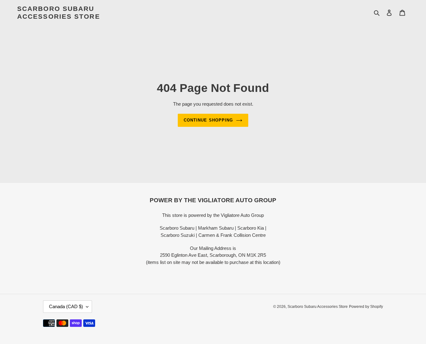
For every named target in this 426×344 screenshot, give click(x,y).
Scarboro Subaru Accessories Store (58, 12)
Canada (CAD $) (66, 306)
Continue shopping (208, 120)
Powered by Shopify (366, 306)
